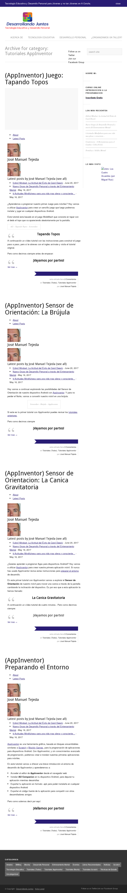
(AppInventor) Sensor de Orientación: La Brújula (39, 309)
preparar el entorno (70, 570)
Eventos (76, 864)
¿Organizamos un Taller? (106, 37)
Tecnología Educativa (41, 37)
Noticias (107, 864)
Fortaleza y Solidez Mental (96, 150)
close (118, 3)
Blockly (27, 864)
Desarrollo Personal (73, 37)
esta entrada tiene (63, 279)
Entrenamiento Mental (61, 864)
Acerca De (16, 37)
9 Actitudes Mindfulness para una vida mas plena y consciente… (44, 193)
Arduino (9, 864)
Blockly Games (35, 747)
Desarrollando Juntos (24, 888)
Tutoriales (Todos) (50, 282)
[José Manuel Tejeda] (14, 155)
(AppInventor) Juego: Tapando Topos (34, 79)
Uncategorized (12, 874)
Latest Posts (19, 138)
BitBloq (18, 864)
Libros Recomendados (92, 864)
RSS (71, 66)
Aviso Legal (39, 888)
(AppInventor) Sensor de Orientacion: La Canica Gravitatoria (39, 480)
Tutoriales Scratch (90, 869)
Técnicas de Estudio (109, 869)
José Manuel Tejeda (23, 159)
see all (61, 178)
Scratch (22, 747)
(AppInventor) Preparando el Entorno (37, 664)
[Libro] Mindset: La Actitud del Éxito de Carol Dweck (38, 182)
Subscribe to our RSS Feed (120, 889)
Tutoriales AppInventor (67, 282)
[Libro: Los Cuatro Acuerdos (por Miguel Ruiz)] (109, 174)
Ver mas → (12, 266)
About (15, 134)
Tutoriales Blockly (73, 869)
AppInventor (22, 207)
